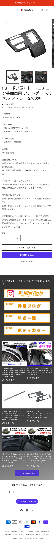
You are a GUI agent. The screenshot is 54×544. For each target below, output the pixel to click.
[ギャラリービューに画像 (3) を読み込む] (41, 77)
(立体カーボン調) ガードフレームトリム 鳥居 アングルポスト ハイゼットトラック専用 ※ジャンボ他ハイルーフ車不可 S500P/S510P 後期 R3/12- (14, 415)
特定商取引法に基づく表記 (34, 538)
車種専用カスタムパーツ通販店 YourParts (25, 531)
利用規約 (45, 534)
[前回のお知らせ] (5, 3)
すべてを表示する (27, 473)
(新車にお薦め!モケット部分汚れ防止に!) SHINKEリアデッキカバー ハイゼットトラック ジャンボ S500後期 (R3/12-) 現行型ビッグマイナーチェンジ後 (39, 458)
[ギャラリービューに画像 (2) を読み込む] (27, 77)
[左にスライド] (3, 78)
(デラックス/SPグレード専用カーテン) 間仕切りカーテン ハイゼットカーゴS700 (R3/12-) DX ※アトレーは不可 (39, 371)
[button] (5, 10)
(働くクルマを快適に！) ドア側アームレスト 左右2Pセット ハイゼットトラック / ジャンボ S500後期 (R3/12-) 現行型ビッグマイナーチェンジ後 (14, 458)
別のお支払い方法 (27, 261)
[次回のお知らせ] (49, 3)
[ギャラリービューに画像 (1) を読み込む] (12, 77)
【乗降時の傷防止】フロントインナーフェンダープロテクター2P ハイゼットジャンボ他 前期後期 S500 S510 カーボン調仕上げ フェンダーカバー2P (14, 372)
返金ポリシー (17, 534)
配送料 (9, 108)
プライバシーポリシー (32, 534)
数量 (4, 233)
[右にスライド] (51, 78)
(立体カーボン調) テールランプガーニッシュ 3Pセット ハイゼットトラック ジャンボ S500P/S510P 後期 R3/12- (39, 414)
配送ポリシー (17, 538)
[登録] (46, 492)
